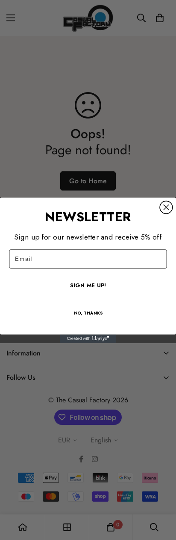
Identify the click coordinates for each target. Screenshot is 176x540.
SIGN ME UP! (88, 285)
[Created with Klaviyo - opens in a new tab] (88, 338)
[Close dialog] (166, 207)
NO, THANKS (88, 313)
